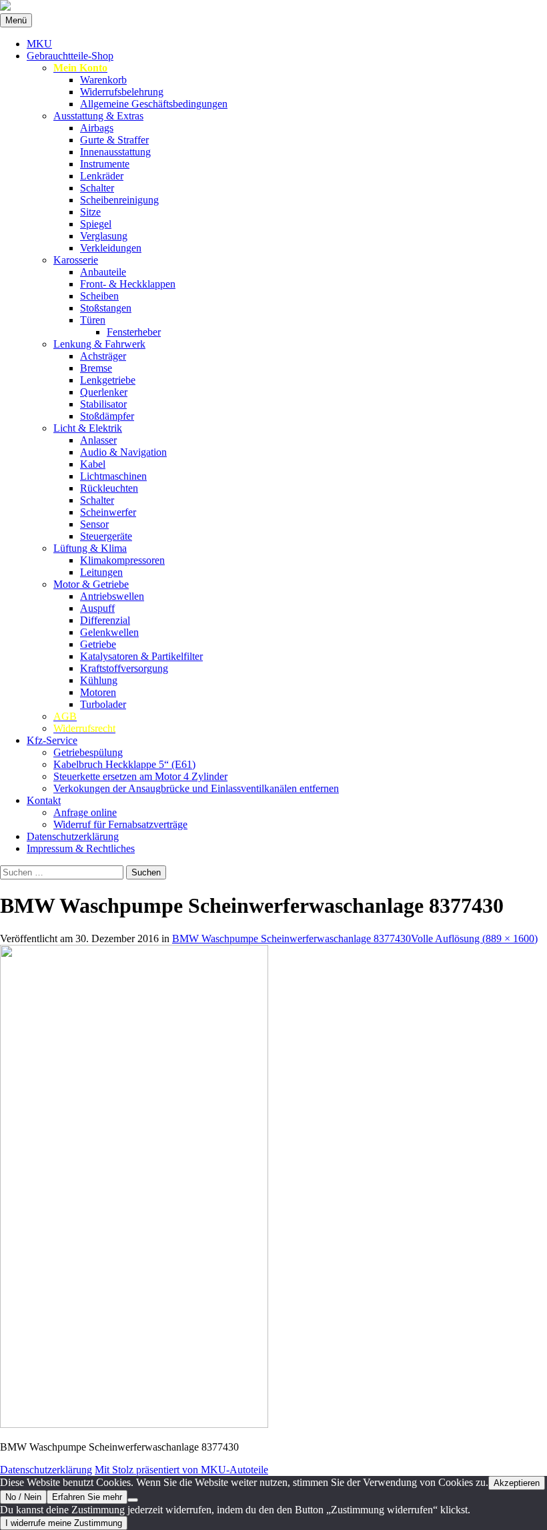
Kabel (92, 464)
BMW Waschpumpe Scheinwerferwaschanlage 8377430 (291, 938)
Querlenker (103, 392)
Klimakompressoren (122, 560)
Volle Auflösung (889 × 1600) (474, 938)
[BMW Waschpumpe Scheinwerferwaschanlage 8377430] (134, 1424)
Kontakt (44, 800)
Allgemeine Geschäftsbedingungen (153, 103)
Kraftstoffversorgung (124, 668)
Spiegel (95, 224)
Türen (92, 320)
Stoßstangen (105, 308)
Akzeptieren (517, 1483)
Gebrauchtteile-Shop (70, 55)
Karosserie (75, 260)
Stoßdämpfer (107, 416)
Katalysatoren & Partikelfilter (141, 656)
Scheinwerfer (108, 512)
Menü (16, 20)
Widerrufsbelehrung (121, 91)
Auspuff (97, 608)
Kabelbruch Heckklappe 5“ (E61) (124, 764)
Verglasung (103, 236)
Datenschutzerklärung (73, 836)
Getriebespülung (88, 752)
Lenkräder (101, 175)
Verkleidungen (110, 248)
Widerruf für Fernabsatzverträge (120, 824)
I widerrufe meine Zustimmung (63, 1523)
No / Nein (23, 1497)
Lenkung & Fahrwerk (99, 344)
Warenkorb (103, 79)
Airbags (96, 127)
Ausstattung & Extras (98, 115)
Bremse (96, 368)
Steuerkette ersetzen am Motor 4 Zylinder (140, 776)
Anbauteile (103, 272)
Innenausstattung (115, 151)
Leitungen (101, 572)
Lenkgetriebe (107, 380)
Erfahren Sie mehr (87, 1497)
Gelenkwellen (109, 632)
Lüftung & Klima (90, 548)
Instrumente (104, 163)
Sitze (90, 212)
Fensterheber (134, 332)
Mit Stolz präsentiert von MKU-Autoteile (181, 1469)
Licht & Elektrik (87, 428)
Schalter (97, 188)
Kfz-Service (52, 740)
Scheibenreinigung (119, 200)
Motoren (98, 692)
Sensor (94, 524)
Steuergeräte (106, 536)
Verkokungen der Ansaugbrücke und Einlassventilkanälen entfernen (196, 788)
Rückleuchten (109, 488)
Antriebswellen (112, 596)
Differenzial (105, 620)
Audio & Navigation (123, 452)
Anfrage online (85, 812)
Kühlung (98, 680)
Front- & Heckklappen (127, 284)
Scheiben (99, 296)
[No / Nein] (132, 1500)
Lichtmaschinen (113, 476)
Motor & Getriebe (91, 584)
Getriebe (98, 644)
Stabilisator (103, 404)
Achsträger (103, 356)
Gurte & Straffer (114, 139)
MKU (39, 43)
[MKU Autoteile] (273, 6)
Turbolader (103, 704)
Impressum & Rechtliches (81, 848)
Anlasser (98, 440)
